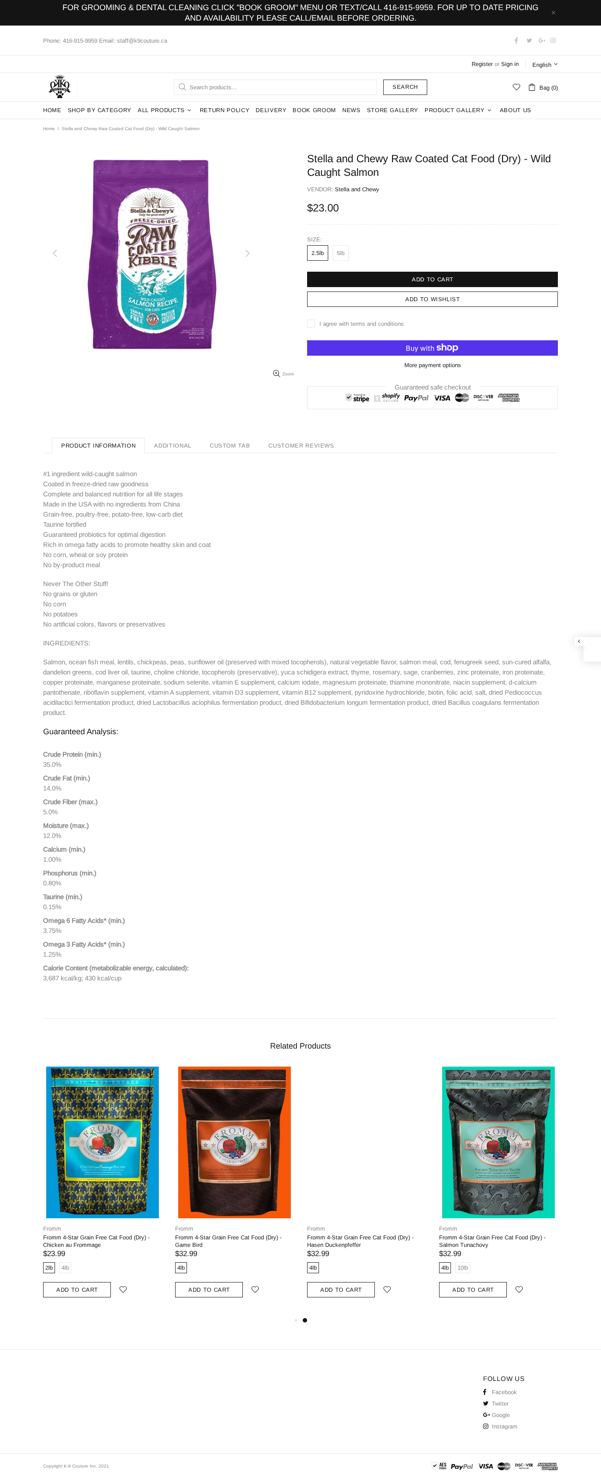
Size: (314, 239)
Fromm (52, 1228)
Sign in (510, 64)
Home (49, 128)
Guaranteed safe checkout (433, 386)
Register (482, 64)
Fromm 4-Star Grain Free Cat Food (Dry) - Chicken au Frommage (96, 1241)
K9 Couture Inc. (60, 87)
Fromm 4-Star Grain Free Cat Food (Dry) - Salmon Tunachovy (492, 1241)
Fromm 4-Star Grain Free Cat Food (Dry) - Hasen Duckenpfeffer (360, 1241)
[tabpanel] (366, 1191)
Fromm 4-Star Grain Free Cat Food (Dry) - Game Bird (228, 1241)
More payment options (432, 365)
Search (405, 87)
